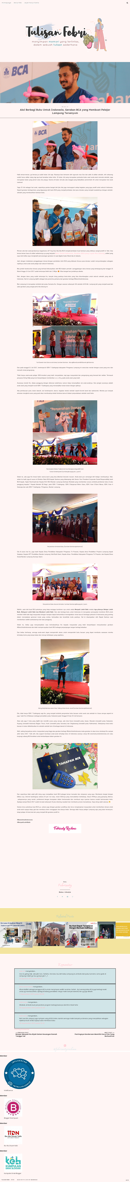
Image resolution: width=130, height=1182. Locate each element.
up (127, 1180)
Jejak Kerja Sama (31, 3)
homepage (6, 3)
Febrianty (65, 885)
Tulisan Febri (5, 1179)
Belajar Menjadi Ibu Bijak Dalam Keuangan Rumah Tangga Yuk (36, 1035)
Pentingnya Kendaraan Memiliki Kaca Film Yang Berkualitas (94, 1035)
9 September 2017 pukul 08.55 (31, 994)
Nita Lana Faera (26, 987)
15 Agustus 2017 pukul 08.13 (30, 979)
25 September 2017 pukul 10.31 (31, 1023)
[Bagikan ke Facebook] (57, 897)
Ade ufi (22, 971)
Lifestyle (68, 892)
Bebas (61, 892)
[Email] (67, 897)
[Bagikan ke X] (62, 897)
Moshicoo (34, 1179)
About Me (18, 3)
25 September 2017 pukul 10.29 (32, 1008)
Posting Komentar (21, 1029)
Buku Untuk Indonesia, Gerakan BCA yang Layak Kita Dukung (80, 253)
